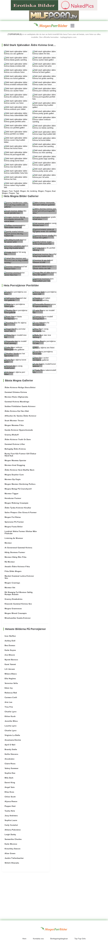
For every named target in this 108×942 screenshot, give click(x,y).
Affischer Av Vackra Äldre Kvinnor (20, 416)
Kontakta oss (38, 939)
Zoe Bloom (10, 655)
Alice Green (10, 853)
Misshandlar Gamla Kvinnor (18, 618)
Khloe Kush (10, 716)
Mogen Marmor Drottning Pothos (20, 484)
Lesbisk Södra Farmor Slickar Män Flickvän (21, 532)
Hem (24, 939)
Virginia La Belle (12, 735)
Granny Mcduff (12, 435)
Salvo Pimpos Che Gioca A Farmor (21, 512)
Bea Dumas (10, 645)
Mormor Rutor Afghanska (16, 397)
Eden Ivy (9, 688)
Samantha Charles (13, 839)
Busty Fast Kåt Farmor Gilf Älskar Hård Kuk (20, 455)
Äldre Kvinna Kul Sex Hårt (17, 411)
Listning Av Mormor (14, 538)
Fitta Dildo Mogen (13, 571)
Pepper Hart (10, 806)
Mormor (8, 543)
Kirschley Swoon (12, 849)
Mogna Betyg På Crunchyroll (18, 489)
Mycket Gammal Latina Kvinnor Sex (19, 577)
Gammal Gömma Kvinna (16, 392)
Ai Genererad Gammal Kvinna (18, 548)
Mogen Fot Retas (13, 517)
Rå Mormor (10, 562)
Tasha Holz (10, 811)
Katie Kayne (10, 650)
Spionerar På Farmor (14, 522)
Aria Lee (8, 702)
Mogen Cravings (12, 583)
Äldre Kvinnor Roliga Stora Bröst (20, 387)
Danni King (10, 782)
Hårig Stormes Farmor (15, 552)
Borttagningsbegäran (59, 939)
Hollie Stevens (11, 754)
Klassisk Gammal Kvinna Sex (18, 604)
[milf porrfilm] (54, 16)
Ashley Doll (10, 641)
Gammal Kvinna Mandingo (17, 402)
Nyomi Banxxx (11, 660)
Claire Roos (10, 764)
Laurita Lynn (10, 726)
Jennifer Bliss (11, 721)
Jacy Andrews (11, 816)
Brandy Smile (11, 749)
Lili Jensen (10, 669)
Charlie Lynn (10, 712)
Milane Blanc (11, 674)
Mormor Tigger (11, 493)
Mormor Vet (10, 587)
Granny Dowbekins (14, 599)
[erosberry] (51, 25)
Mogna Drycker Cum (14, 475)
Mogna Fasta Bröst (14, 527)
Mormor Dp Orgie (13, 479)
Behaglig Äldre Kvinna (15, 449)
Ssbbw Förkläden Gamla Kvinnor (20, 406)
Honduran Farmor (13, 498)
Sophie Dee (10, 773)
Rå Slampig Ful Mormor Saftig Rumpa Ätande (19, 593)
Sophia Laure (11, 820)
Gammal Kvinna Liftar (15, 444)
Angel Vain (10, 787)
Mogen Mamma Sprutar (15, 460)
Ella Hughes (10, 678)
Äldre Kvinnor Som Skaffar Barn (20, 470)
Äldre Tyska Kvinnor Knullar (18, 508)
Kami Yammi (10, 664)
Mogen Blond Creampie (16, 613)
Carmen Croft (11, 697)
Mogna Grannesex (13, 608)
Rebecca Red (11, 693)
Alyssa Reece (11, 801)
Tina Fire (9, 707)
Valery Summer (11, 768)
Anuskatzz (9, 759)
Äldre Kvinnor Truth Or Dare (18, 439)
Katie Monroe (11, 844)
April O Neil (10, 745)
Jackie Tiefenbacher (14, 858)
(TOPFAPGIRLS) (15, 34)
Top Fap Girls (80, 939)
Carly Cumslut (11, 825)
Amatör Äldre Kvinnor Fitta (17, 566)
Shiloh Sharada (12, 863)
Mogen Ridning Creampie (16, 503)
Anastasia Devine (13, 740)
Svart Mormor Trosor (14, 420)
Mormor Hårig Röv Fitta (15, 557)
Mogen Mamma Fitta (14, 425)
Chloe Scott (10, 797)
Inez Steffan (10, 636)
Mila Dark (9, 778)
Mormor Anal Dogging (15, 465)
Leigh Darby (10, 834)
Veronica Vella (11, 683)
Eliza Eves (9, 792)
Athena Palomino (13, 830)
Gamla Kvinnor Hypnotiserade (19, 430)
